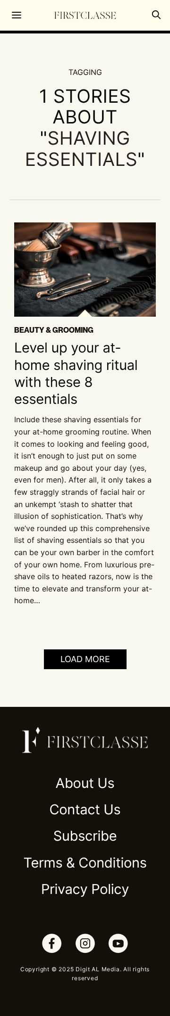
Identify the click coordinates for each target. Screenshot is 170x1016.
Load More (85, 659)
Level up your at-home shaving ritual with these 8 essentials (75, 374)
